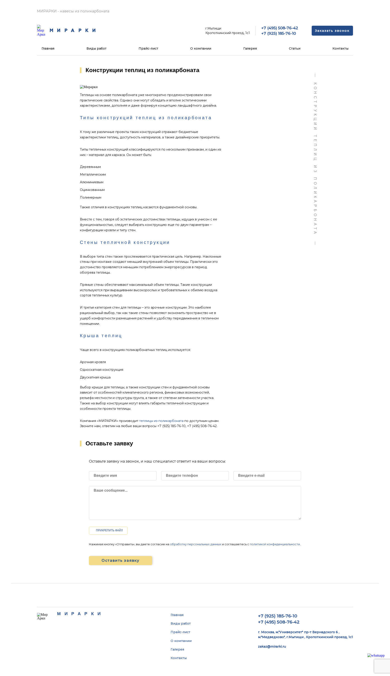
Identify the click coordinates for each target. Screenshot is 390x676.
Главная (48, 48)
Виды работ (96, 48)
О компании (200, 48)
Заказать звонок (332, 31)
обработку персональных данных (195, 544)
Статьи (294, 48)
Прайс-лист (148, 48)
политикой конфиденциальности (275, 544)
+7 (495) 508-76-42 (279, 28)
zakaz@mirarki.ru (272, 646)
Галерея (250, 48)
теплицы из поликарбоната (161, 421)
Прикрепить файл (109, 530)
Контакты (340, 48)
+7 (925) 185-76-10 (278, 33)
